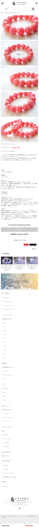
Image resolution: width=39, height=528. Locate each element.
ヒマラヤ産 (6, 442)
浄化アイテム (5, 456)
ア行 (5, 322)
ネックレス (5, 388)
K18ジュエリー (6, 406)
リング (5, 379)
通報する (34, 248)
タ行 (5, 334)
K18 (4, 396)
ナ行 (5, 338)
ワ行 (5, 357)
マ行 (5, 346)
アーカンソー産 (7, 438)
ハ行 (5, 342)
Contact (6, 469)
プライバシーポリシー (9, 473)
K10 (4, 400)
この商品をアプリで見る (19, 240)
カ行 (5, 326)
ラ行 (5, 353)
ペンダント (6, 371)
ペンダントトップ (7, 315)
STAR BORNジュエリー (8, 367)
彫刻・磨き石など (7, 452)
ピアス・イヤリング (8, 375)
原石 (3, 431)
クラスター (5, 435)
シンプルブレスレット (9, 305)
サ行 (5, 330)
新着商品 (4, 363)
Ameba (5, 486)
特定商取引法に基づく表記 (10, 477)
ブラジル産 (6, 446)
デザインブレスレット (9, 301)
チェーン (4, 392)
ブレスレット (5, 297)
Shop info (6, 465)
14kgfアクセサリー (7, 409)
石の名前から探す (7, 319)
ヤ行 (5, 350)
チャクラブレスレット (9, 309)
